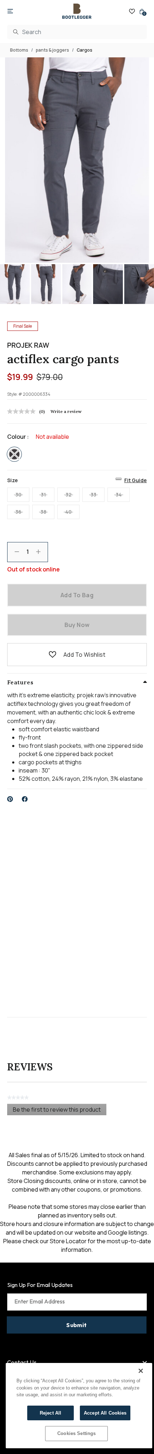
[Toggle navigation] (10, 11)
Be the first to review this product (59, 1110)
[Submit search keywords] (16, 32)
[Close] (141, 1371)
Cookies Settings (76, 1433)
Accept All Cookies (105, 1413)
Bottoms (19, 50)
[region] (79, 1405)
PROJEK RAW (28, 345)
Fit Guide (135, 480)
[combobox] (77, 32)
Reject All (50, 1413)
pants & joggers (52, 50)
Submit (76, 1325)
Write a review (66, 411)
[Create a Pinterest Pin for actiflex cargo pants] (10, 799)
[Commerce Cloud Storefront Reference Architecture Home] (77, 11)
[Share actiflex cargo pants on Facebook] (25, 799)
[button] (52, 654)
